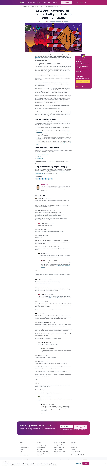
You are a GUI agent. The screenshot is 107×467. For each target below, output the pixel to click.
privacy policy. (82, 429)
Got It (86, 463)
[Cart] (85, 2)
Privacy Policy (36, 465)
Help (49, 2)
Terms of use (44, 459)
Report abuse (67, 459)
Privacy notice (31, 459)
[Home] (20, 6)
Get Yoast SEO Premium (83, 81)
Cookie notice (49, 459)
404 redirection (40, 158)
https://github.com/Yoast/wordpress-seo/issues (55, 297)
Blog (44, 2)
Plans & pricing (30, 2)
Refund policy (55, 459)
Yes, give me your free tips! (80, 427)
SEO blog (25, 6)
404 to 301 (39, 156)
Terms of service (37, 459)
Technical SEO (58, 21)
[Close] (105, 463)
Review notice (61, 459)
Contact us (73, 459)
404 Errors (32, 6)
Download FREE (65, 2)
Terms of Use (16, 463)
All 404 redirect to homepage (43, 154)
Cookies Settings (78, 463)
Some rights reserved (24, 459)
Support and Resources (59, 442)
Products (39, 442)
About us (55, 2)
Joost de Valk (66, 21)
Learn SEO (38, 2)
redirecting (37, 57)
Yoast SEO (22, 442)
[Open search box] (77, 2)
